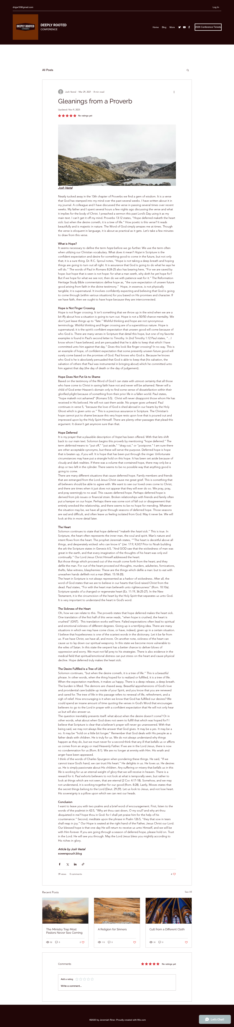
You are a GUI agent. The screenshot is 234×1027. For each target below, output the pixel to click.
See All (188, 891)
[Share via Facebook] (59, 864)
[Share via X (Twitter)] (67, 864)
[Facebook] (189, 27)
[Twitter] (179, 27)
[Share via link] (83, 864)
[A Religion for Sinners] (117, 911)
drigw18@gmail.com (23, 7)
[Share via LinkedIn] (75, 864)
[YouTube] (184, 27)
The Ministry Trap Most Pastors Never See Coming (64, 931)
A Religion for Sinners (112, 929)
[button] (187, 70)
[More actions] (174, 92)
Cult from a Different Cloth (167, 929)
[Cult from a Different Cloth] (169, 911)
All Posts (47, 70)
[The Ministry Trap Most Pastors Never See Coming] (65, 911)
